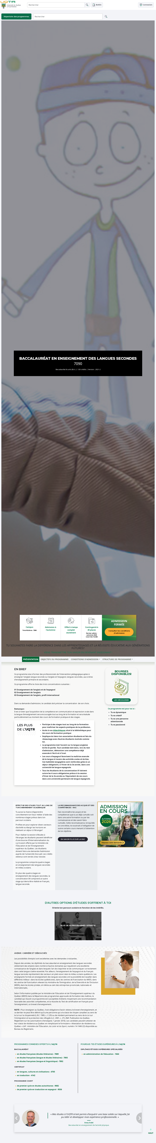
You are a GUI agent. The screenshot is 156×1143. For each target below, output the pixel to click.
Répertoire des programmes (16, 16)
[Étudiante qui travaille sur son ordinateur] (120, 824)
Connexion (147, 5)
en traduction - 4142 (26, 1075)
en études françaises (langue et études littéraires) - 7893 (42, 1057)
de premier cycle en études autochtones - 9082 (38, 1086)
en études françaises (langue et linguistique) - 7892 (40, 1061)
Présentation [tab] (30, 659)
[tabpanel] (78, 729)
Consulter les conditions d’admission (119, 632)
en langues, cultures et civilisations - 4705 (36, 1071)
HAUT (150, 1133)
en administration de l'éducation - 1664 (101, 1054)
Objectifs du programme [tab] (55, 659)
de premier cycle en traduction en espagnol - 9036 (39, 1089)
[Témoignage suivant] (132, 1119)
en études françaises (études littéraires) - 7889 (38, 1054)
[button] (97, 4)
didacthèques (59, 730)
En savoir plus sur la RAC (73, 839)
